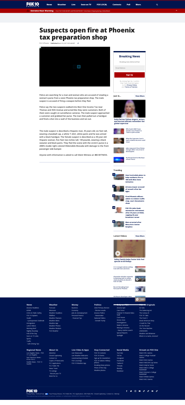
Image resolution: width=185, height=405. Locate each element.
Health (29, 318)
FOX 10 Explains (32, 315)
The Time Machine (145, 328)
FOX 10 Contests (100, 353)
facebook (126, 391)
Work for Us (53, 376)
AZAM (29, 310)
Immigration (31, 323)
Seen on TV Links (32, 336)
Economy (75, 310)
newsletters (156, 391)
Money (75, 304)
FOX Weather (53, 331)
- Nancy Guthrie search (125, 330)
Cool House (121, 317)
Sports (29, 339)
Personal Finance (78, 315)
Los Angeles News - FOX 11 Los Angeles (35, 354)
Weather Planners (55, 318)
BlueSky (119, 368)
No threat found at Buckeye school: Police (135, 158)
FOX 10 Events (99, 355)
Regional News (34, 350)
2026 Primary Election (101, 308)
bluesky (148, 391)
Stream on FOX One (148, 350)
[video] (129, 249)
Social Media (123, 350)
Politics (97, 304)
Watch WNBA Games (146, 377)
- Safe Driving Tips (33, 344)
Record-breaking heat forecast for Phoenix (121, 288)
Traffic (29, 341)
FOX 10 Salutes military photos (102, 362)
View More (140, 96)
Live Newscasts (77, 353)
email (152, 391)
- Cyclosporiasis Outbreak (35, 321)
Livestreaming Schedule (80, 358)
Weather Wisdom (55, 328)
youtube (139, 391)
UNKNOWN (143, 331)
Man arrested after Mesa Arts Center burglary (133, 224)
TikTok (119, 355)
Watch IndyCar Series (146, 365)
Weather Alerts (54, 321)
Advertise (52, 353)
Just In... (117, 96)
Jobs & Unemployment (79, 313)
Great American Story (146, 321)
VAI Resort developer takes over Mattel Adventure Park (122, 297)
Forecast (52, 308)
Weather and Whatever (147, 333)
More (138, 4)
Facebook (120, 361)
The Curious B (144, 313)
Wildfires (52, 315)
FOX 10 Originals (147, 304)
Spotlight (120, 335)
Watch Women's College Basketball (147, 373)
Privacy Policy (132, 85)
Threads (119, 366)
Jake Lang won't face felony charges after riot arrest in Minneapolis (135, 149)
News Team (53, 368)
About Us (53, 350)
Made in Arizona (122, 325)
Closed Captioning (55, 355)
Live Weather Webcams (80, 355)
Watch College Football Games (147, 356)
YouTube (120, 353)
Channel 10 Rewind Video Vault (125, 314)
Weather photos (99, 370)
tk (144, 391)
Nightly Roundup (32, 331)
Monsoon (52, 310)
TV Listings (53, 371)
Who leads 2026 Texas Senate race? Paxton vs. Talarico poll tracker (134, 130)
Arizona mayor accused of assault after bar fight (134, 189)
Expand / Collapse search (157, 4)
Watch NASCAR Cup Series (148, 363)
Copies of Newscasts (56, 361)
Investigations (121, 323)
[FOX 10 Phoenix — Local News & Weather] (34, 4)
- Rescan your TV (55, 373)
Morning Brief (31, 328)
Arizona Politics (99, 313)
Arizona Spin (121, 308)
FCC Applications (55, 363)
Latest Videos (120, 236)
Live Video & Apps (80, 350)
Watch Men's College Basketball (146, 369)
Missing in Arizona (123, 328)
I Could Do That (144, 323)
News (29, 304)
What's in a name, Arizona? (148, 336)
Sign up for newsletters (102, 358)
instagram (135, 391)
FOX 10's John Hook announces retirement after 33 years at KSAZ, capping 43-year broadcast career (134, 212)
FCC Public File (54, 366)
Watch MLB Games (146, 360)
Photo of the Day (100, 368)
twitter (131, 391)
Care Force (120, 310)
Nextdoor (120, 371)
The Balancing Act (145, 310)
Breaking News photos (102, 365)
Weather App (53, 323)
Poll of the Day (32, 333)
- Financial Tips (77, 318)
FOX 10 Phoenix (44, 43)
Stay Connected (101, 350)
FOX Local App (77, 361)
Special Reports (122, 333)
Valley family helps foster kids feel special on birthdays (129, 260)
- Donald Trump (99, 321)
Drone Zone (121, 320)
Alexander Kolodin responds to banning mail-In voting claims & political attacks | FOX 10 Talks (123, 279)
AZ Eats (142, 308)
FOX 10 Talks (143, 315)
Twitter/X (120, 363)
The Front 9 (143, 318)
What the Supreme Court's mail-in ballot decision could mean (135, 140)
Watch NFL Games (145, 353)
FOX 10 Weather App (79, 363)
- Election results (100, 310)
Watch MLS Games (146, 379)
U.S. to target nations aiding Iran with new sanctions (123, 268)
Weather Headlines (55, 313)
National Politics (99, 318)
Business (75, 308)
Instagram (120, 358)
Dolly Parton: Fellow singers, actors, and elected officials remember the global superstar (129, 121)
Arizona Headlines (33, 308)
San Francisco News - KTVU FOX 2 (34, 358)
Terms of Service (131, 87)
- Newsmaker (99, 315)
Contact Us (53, 358)
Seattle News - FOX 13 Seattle (34, 363)
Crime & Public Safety (34, 313)
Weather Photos (54, 326)
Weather (53, 304)
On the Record (144, 326)
